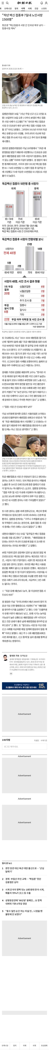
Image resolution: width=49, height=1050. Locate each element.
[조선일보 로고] (24, 3)
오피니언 (5, 1045)
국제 (24, 1045)
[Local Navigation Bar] (2, 3)
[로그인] (46, 3)
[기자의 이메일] (11, 674)
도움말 (36, 740)
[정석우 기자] (5, 657)
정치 (14, 1045)
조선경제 (44, 1045)
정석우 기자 (6, 65)
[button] (2, 3)
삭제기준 (44, 740)
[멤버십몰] (24, 686)
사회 (34, 1045)
